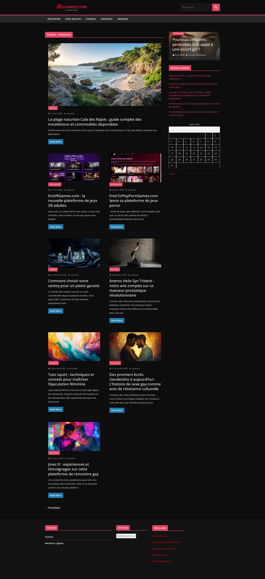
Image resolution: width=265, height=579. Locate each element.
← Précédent (52, 507)
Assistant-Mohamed (196, 55)
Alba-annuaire (159, 554)
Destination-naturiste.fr (164, 548)
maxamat (70, 113)
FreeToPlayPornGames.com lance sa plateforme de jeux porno (133, 200)
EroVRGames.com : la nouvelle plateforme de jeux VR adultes (72, 200)
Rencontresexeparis (162, 561)
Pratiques (107, 18)
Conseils (91, 18)
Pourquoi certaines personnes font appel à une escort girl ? (193, 44)
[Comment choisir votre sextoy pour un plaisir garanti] (74, 252)
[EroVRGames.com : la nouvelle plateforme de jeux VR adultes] (74, 167)
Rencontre (54, 18)
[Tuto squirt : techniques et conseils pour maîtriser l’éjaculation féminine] (74, 346)
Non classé (115, 363)
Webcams (122, 18)
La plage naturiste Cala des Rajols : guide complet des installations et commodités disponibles (95, 122)
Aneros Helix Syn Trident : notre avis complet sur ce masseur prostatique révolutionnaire (131, 288)
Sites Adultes (73, 18)
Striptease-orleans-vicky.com (167, 542)
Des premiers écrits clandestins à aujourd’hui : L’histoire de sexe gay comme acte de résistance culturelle (135, 381)
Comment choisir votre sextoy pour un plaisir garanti (73, 283)
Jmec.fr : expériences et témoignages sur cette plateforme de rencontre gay (73, 469)
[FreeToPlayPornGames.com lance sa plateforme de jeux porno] (135, 167)
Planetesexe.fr (159, 535)
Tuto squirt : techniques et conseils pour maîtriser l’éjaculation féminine (71, 379)
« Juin (172, 173)
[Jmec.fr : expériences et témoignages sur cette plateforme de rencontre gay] (74, 436)
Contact (49, 536)
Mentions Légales (54, 543)
